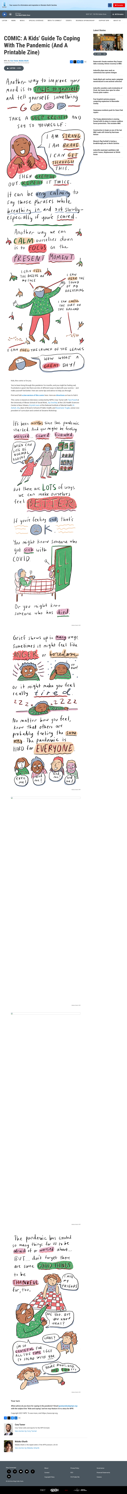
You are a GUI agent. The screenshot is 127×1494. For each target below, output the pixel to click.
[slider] (13, 14)
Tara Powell (72, 400)
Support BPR (104, 20)
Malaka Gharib (23, 61)
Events (69, 20)
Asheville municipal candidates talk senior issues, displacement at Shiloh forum (106, 152)
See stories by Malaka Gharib (27, 1448)
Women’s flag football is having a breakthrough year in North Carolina (106, 142)
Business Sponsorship (85, 20)
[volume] (10, 14)
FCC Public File (75, 1477)
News (13, 20)
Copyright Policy (49, 1477)
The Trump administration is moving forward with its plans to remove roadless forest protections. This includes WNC (108, 121)
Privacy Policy (75, 1468)
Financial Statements (103, 1472)
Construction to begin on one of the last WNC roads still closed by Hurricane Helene (107, 132)
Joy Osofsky (52, 403)
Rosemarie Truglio (63, 408)
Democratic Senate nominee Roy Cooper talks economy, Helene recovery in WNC (107, 62)
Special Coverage (36, 20)
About (46, 1468)
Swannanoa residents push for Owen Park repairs (108, 111)
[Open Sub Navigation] (8, 20)
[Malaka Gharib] (8, 1446)
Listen (4, 20)
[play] (4, 14)
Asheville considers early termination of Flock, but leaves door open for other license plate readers (107, 90)
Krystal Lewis (34, 405)
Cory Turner (14, 61)
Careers (99, 1477)
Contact (46, 1472)
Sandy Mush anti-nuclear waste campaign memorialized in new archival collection (108, 80)
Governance (100, 1468)
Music (22, 20)
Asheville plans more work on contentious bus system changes (105, 71)
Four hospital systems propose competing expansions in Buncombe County (106, 101)
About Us (117, 20)
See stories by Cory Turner (26, 1431)
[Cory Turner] (8, 1429)
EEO (72, 1472)
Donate (120, 5)
